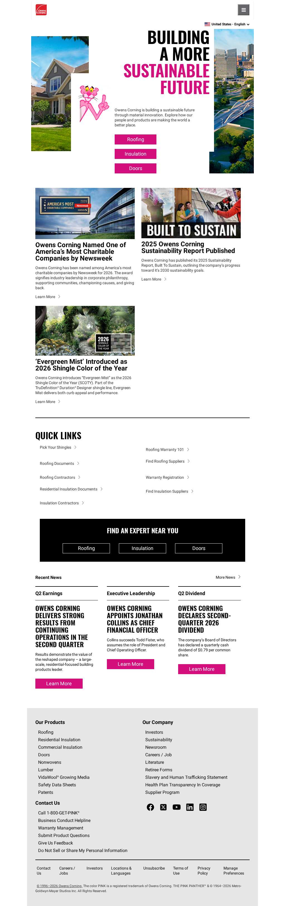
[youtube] (176, 807)
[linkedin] (189, 807)
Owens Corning (41, 9)
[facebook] (150, 807)
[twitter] (163, 807)
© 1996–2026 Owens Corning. (59, 886)
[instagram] (203, 807)
